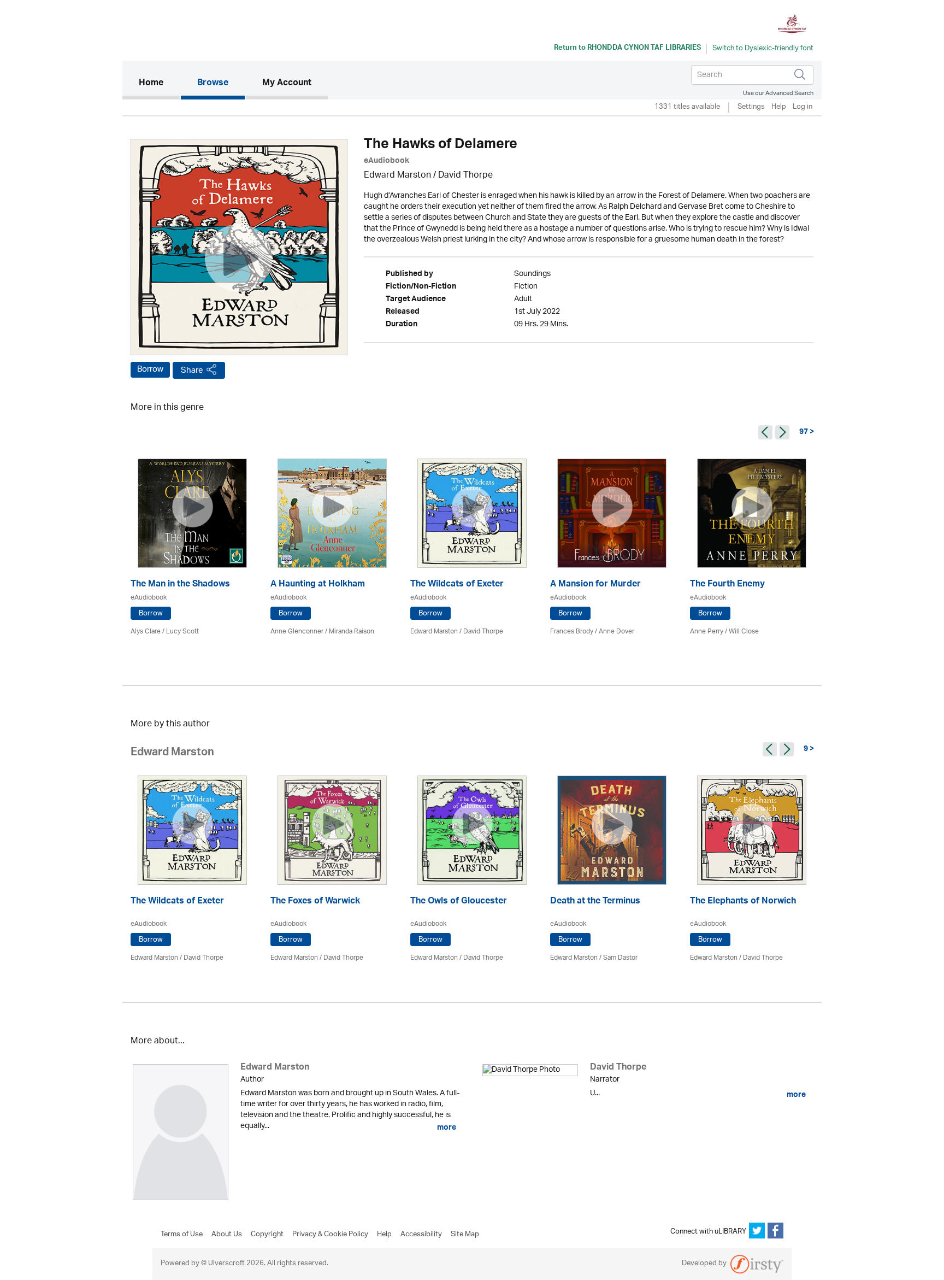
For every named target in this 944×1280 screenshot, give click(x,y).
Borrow (150, 369)
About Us (226, 1234)
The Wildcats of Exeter (457, 585)
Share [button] (192, 370)
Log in (802, 107)
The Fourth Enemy (727, 585)
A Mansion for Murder (595, 585)
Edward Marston (397, 176)
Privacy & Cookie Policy (330, 1234)
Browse (212, 83)
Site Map (465, 1234)
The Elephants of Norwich (743, 902)
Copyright (267, 1234)
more (445, 1127)
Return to (627, 49)
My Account (286, 83)
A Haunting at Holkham (317, 585)
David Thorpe (465, 176)
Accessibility (421, 1234)
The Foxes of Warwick (315, 902)
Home (159, 83)
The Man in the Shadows (180, 585)
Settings (751, 107)
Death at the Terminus (595, 902)
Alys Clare (146, 631)
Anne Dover (616, 631)
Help (778, 107)
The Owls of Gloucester (458, 902)
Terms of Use (182, 1234)
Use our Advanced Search (778, 93)
